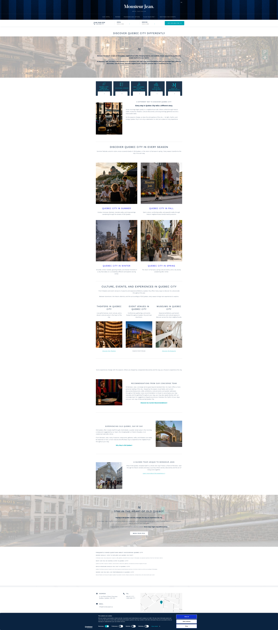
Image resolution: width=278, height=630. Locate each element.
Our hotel (106, 17)
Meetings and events (168, 17)
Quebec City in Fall (161, 208)
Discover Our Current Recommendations (153, 402)
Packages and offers (132, 17)
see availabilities (173, 23)
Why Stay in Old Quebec (123, 445)
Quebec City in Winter (116, 266)
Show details (154, 626)
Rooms (117, 17)
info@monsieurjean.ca (106, 607)
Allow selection (186, 621)
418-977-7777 (130, 596)
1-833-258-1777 (99, 24)
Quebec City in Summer (116, 208)
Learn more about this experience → (154, 473)
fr (181, 2)
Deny (186, 626)
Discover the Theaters (109, 351)
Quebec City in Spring (161, 266)
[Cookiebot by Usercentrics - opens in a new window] (88, 627)
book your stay (139, 533)
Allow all (186, 616)
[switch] (121, 626)
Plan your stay (149, 17)
